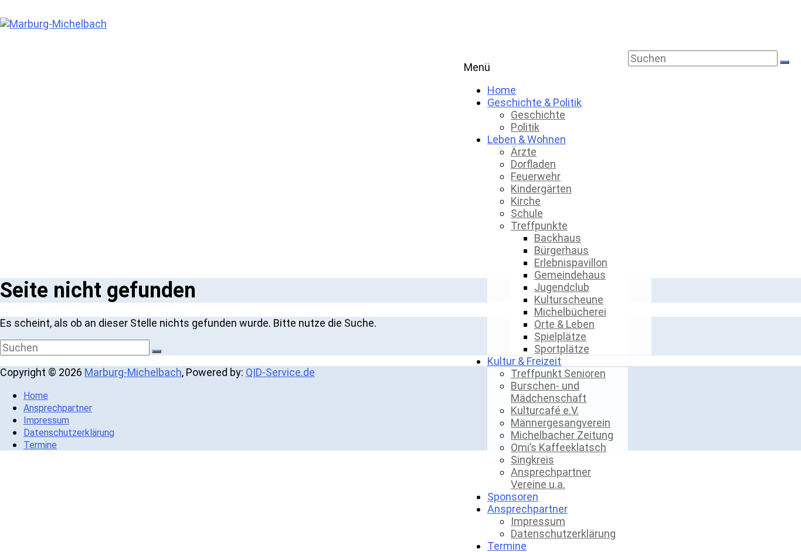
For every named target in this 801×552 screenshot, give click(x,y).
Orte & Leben (564, 324)
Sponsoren (512, 496)
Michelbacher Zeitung (562, 435)
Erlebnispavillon (570, 262)
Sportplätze (561, 349)
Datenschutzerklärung (563, 533)
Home (501, 90)
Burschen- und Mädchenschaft (548, 392)
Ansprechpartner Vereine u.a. (551, 478)
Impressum (538, 521)
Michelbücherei (570, 312)
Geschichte (538, 115)
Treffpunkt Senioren (558, 373)
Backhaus (557, 238)
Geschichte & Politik (534, 102)
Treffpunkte (539, 225)
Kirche (526, 201)
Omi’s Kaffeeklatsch (558, 447)
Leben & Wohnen (526, 139)
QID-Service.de (280, 372)
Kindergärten (541, 188)
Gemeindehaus (570, 275)
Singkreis (532, 459)
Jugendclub (561, 287)
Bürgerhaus (561, 250)
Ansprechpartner (527, 509)
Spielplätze (560, 336)
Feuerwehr (536, 176)
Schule (527, 213)
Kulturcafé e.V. (545, 410)
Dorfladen (533, 164)
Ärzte (524, 151)
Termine (507, 546)
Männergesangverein (560, 422)
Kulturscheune (568, 299)
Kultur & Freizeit (524, 361)
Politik (525, 127)
